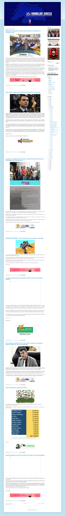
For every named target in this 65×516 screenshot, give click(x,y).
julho (49, 151)
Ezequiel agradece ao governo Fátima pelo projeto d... (54, 135)
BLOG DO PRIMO (50, 84)
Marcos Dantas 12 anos (51, 88)
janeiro (50, 158)
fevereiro (50, 157)
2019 (49, 105)
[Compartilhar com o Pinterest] (24, 85)
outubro (50, 108)
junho (50, 152)
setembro (50, 149)
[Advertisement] (25, 89)
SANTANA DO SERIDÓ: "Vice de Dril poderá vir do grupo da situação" (25, 238)
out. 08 (51, 143)
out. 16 (51, 136)
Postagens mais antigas (41, 503)
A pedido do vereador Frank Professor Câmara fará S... (53, 126)
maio (49, 153)
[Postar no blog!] (22, 85)
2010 (49, 168)
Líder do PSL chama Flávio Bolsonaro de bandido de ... (53, 124)
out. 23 (51, 116)
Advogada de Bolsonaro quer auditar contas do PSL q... (54, 129)
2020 (49, 104)
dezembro (50, 106)
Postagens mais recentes (9, 503)
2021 (49, 103)
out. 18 (51, 119)
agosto (50, 150)
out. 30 (51, 110)
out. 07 (51, 144)
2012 (49, 166)
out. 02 (51, 146)
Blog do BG (50, 80)
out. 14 (51, 137)
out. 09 (51, 142)
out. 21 (51, 118)
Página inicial (25, 503)
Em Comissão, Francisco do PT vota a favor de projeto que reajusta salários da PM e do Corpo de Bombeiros (24, 343)
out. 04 (51, 145)
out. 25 (51, 114)
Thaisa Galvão (50, 93)
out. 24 (51, 115)
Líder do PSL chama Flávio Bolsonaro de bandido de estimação (23, 92)
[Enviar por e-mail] (21, 85)
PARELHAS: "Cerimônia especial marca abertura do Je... (54, 122)
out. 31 (51, 109)
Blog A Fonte (50, 78)
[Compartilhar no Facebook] (23, 85)
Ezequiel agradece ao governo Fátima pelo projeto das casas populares (25, 455)
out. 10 (51, 141)
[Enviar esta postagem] (19, 85)
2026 (49, 97)
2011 (49, 167)
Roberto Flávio (50, 91)
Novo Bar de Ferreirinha (51, 89)
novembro (50, 107)
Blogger (36, 509)
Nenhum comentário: (16, 85)
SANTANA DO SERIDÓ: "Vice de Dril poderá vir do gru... (54, 127)
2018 (49, 159)
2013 (49, 165)
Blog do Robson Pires (51, 86)
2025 (49, 98)
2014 (49, 164)
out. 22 (51, 117)
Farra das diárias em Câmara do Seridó (16, 387)
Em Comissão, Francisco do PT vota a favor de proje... (54, 131)
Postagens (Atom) (10, 504)
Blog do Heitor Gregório (51, 82)
